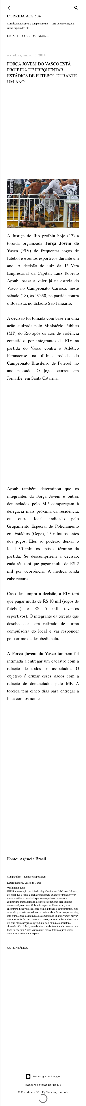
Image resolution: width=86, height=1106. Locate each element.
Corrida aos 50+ (24, 16)
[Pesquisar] (76, 7)
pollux (57, 1084)
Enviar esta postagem (35, 876)
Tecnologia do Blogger (47, 1076)
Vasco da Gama (32, 882)
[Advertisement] (43, 133)
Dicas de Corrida (21, 36)
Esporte (19, 882)
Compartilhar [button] (14, 876)
